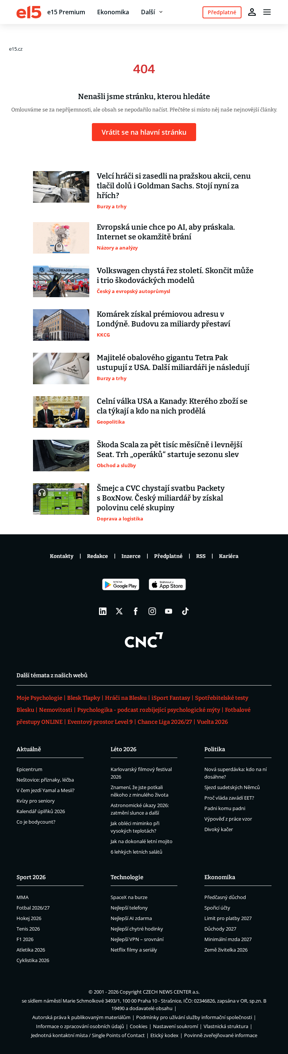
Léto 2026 (123, 749)
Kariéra (228, 556)
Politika (214, 749)
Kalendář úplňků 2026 (40, 811)
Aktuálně (28, 749)
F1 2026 (24, 939)
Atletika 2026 (30, 949)
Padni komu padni (224, 808)
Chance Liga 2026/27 (165, 722)
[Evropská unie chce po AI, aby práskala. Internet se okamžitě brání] (61, 238)
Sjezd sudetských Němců (232, 787)
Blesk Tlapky (83, 698)
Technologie (127, 877)
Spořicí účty (217, 907)
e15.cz (15, 48)
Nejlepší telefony (129, 907)
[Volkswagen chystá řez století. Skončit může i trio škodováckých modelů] (61, 281)
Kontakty (62, 556)
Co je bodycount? (36, 821)
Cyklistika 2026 (32, 960)
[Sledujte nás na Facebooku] (136, 611)
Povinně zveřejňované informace (220, 1035)
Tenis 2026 (28, 928)
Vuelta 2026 (212, 722)
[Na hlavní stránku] (28, 12)
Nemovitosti (55, 710)
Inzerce (131, 556)
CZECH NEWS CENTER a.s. (171, 991)
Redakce (97, 556)
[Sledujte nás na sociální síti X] (119, 611)
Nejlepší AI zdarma (131, 918)
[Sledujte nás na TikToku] (185, 611)
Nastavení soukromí (175, 1026)
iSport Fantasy (171, 698)
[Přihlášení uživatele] (252, 12)
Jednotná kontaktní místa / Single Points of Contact (88, 1035)
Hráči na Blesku (126, 698)
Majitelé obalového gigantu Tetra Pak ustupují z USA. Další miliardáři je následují (173, 362)
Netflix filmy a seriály (134, 949)
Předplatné (168, 556)
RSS (201, 556)
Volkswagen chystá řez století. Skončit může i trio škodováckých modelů (175, 275)
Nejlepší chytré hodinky (137, 928)
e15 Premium (66, 12)
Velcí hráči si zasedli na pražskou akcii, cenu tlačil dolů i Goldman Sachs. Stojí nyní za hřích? (174, 185)
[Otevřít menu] (267, 12)
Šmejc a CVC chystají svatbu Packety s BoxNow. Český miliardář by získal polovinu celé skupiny (161, 498)
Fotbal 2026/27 (33, 907)
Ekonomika (113, 12)
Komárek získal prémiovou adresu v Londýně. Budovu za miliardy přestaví (163, 319)
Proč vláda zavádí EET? (229, 797)
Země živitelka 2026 (226, 949)
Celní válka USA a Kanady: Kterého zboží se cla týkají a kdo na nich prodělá (172, 406)
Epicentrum (29, 769)
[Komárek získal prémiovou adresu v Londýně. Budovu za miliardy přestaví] (61, 325)
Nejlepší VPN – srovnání (137, 939)
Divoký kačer (218, 829)
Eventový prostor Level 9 (100, 722)
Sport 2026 (31, 877)
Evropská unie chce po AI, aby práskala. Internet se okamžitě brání (166, 232)
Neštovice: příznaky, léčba (45, 779)
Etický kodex (164, 1035)
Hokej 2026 (28, 918)
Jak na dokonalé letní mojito (141, 841)
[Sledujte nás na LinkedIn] (103, 611)
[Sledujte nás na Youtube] (169, 611)
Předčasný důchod (225, 897)
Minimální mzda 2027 (228, 939)
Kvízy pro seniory (35, 800)
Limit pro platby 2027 (228, 918)
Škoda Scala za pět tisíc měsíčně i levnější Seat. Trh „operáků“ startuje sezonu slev (169, 449)
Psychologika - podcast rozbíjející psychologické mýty (148, 710)
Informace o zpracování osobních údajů (80, 1026)
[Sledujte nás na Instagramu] (152, 611)
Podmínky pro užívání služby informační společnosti (194, 1017)
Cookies (138, 1026)
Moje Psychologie (39, 698)
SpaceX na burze (129, 897)
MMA (22, 897)
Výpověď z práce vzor (228, 818)
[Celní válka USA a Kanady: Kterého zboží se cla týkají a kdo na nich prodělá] (61, 412)
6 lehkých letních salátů (136, 851)
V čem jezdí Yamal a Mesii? (45, 790)
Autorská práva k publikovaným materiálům (81, 1017)
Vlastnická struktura (226, 1026)
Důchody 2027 (220, 928)
